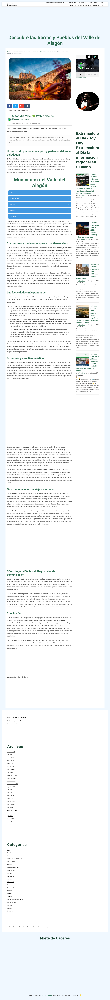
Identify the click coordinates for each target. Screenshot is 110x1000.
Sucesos (9, 905)
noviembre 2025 (12, 778)
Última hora (10, 911)
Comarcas (70, 2)
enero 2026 (10, 772)
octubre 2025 (11, 781)
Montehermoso (11, 885)
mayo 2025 (10, 795)
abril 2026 (10, 763)
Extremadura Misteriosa (14, 858)
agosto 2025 (11, 787)
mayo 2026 (10, 760)
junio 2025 (10, 792)
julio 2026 (10, 755)
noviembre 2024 (12, 813)
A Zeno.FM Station (81, 77)
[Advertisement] (55, 19)
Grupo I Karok (47, 995)
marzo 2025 (11, 801)
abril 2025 (10, 798)
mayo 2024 (10, 821)
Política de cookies (13, 723)
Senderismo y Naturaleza (15, 899)
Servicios (81, 2)
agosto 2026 (11, 752)
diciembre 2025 (12, 775)
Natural (9, 890)
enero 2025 (10, 807)
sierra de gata (11, 902)
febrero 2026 (11, 769)
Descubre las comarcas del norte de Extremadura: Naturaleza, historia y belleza (34, 51)
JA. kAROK (81, 195)
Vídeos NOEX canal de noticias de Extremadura (85, 5)
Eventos (9, 853)
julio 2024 (10, 816)
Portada (9, 51)
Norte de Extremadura (12, 4)
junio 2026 (10, 757)
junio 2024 (10, 819)
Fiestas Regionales (13, 867)
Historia (9, 873)
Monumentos (11, 887)
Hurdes (9, 879)
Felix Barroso (11, 861)
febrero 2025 (11, 804)
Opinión (9, 896)
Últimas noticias (93, 2)
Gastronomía (11, 870)
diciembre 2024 (12, 810)
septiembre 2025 (12, 784)
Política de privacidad (14, 721)
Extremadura (11, 855)
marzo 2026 (11, 766)
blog (101, 2)
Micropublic (10, 882)
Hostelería (10, 876)
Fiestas (9, 864)
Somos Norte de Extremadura (53, 2)
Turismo (9, 908)
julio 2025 (10, 789)
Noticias (9, 893)
